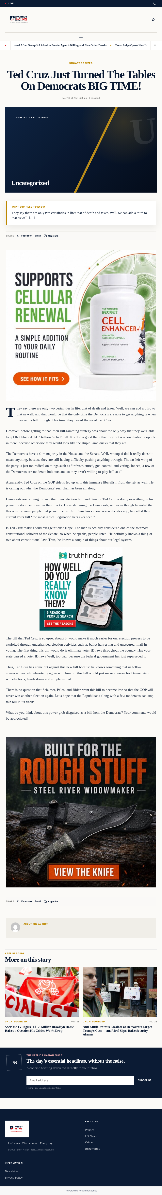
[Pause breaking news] (154, 45)
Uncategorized (81, 63)
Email (38, 235)
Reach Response (88, 1190)
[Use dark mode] (154, 3)
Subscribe (145, 1080)
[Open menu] (81, 36)
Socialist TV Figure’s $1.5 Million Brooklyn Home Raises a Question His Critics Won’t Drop (39, 1028)
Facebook (26, 235)
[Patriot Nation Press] (19, 19)
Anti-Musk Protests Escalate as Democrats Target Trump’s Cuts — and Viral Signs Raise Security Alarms (117, 1030)
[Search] (153, 20)
